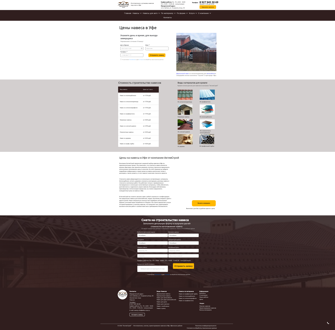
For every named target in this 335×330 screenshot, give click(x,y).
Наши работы (203, 297)
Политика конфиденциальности (205, 325)
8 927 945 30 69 (134, 304)
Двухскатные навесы (163, 294)
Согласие (141, 59)
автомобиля (211, 73)
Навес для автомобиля (164, 297)
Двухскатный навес (182, 73)
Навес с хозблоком (163, 306)
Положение (132, 59)
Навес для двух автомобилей (166, 299)
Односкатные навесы (164, 296)
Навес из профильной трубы (188, 294)
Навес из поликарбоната (187, 296)
